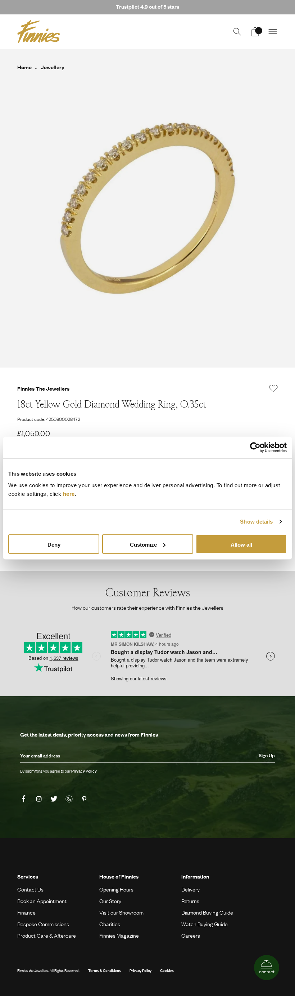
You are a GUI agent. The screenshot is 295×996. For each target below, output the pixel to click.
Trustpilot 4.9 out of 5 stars (147, 6)
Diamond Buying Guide (207, 912)
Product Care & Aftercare (46, 935)
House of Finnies (119, 876)
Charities (109, 924)
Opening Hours (116, 889)
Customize (143, 544)
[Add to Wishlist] (273, 388)
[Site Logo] (38, 31)
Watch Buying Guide (204, 924)
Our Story (110, 901)
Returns (190, 901)
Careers (190, 935)
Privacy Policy (140, 970)
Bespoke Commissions (43, 924)
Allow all (241, 544)
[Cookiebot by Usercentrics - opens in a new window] (255, 447)
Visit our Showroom (121, 912)
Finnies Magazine (119, 935)
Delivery (190, 889)
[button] (273, 31)
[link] (25, 799)
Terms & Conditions (104, 970)
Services (27, 876)
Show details (256, 522)
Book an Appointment (42, 901)
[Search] (237, 31)
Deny (53, 544)
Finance (26, 912)
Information (195, 876)
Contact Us (30, 889)
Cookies (167, 970)
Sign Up (267, 755)
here (69, 493)
